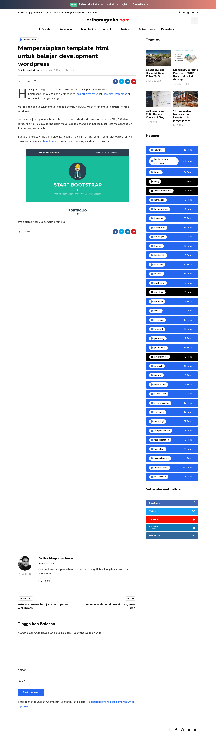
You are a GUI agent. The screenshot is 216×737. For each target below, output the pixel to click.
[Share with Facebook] (115, 81)
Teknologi (87, 29)
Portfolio (92, 12)
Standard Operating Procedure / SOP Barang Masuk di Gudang (185, 74)
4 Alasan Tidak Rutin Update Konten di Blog (155, 114)
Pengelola (167, 29)
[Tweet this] (121, 81)
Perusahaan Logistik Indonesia (69, 12)
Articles (45, 580)
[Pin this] (133, 81)
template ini (50, 141)
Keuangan (65, 29)
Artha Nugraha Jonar (30, 70)
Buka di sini (140, 4)
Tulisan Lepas (147, 29)
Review (125, 29)
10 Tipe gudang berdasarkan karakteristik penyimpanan (182, 115)
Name (22, 670)
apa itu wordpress (87, 93)
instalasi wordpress (115, 93)
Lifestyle (45, 29)
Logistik (107, 29)
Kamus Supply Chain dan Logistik (34, 12)
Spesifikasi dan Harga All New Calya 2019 (155, 73)
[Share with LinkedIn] (127, 81)
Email (21, 681)
